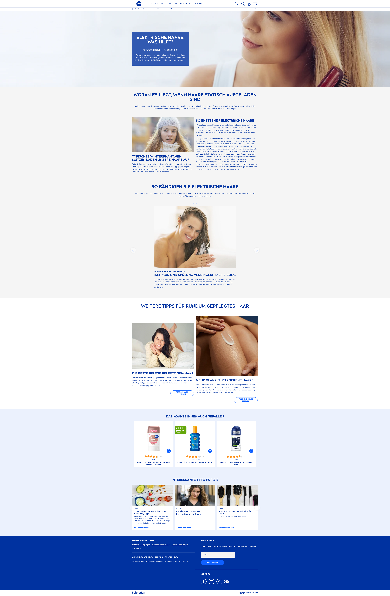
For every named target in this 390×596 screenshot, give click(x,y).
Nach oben (254, 9)
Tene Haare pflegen (246, 400)
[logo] (139, 4)
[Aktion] (249, 4)
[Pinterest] (219, 581)
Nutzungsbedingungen (141, 545)
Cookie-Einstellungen (180, 545)
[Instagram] (211, 581)
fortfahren (212, 562)
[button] (169, 451)
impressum (136, 548)
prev (133, 250)
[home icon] (133, 9)
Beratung (138, 9)
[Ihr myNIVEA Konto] (243, 4)
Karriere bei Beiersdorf (154, 561)
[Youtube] (227, 581)
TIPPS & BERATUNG (169, 4)
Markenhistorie (138, 561)
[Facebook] (204, 581)
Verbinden (206, 574)
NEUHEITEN (185, 4)
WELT (198, 4)
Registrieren (207, 540)
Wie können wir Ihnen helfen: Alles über (155, 557)
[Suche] (237, 4)
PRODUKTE (154, 4)
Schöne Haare (148, 9)
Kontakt (185, 561)
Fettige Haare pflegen (182, 393)
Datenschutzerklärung (161, 545)
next (256, 250)
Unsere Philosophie (172, 561)
